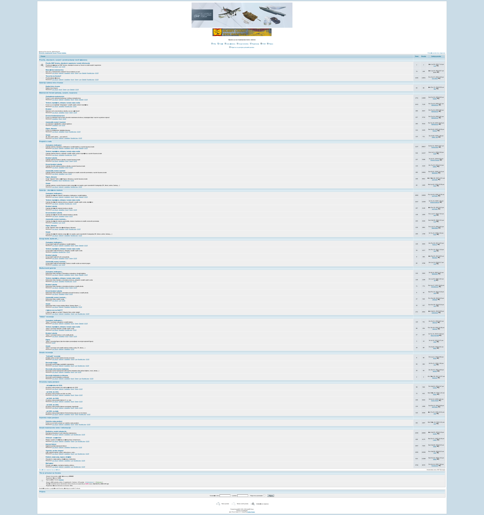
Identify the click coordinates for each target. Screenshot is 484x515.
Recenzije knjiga (51, 363)
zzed (434, 341)
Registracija (255, 44)
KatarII (435, 98)
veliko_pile (435, 137)
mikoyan (434, 322)
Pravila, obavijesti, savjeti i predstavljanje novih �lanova (63, 60)
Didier (434, 446)
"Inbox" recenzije (46, 317)
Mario (434, 348)
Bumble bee (90, 73)
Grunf (72, 73)
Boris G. (434, 244)
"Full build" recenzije (53, 356)
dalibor (435, 166)
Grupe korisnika (243, 44)
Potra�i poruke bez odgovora (436, 53)
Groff (434, 153)
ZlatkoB (84, 73)
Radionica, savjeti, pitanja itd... (56, 431)
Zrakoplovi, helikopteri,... (54, 193)
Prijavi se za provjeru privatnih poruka (242, 47)
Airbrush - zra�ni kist (53, 438)
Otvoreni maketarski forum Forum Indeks (52, 53)
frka (435, 88)
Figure (48, 340)
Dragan (435, 130)
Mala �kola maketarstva (55, 70)
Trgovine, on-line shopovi (54, 451)
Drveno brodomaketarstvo (55, 116)
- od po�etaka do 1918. (54, 385)
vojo (435, 306)
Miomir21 (434, 257)
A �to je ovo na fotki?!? (54, 310)
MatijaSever (434, 105)
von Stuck (55, 66)
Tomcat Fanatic (434, 160)
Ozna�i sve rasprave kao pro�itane (49, 469)
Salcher (61, 479)
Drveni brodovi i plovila (54, 164)
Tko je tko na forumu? (53, 76)
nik (435, 280)
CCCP (63, 66)
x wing (435, 440)
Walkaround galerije (47, 268)
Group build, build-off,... (49, 239)
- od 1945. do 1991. (52, 405)
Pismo (435, 394)
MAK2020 (435, 173)
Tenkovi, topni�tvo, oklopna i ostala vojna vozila (63, 103)
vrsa (435, 251)
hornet (435, 387)
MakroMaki (435, 228)
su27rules (435, 179)
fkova (434, 358)
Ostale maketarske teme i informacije (55, 428)
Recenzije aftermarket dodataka (57, 369)
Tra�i (221, 44)
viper (434, 453)
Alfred (434, 459)
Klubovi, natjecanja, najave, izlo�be (58, 457)
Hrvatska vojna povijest (49, 382)
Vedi (435, 413)
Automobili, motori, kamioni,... (56, 219)
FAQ (214, 44)
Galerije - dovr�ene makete (51, 190)
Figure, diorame (51, 129)
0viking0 (61, 73)
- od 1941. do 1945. (52, 398)
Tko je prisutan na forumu (50, 473)
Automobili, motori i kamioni (56, 122)
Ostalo (48, 135)
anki (435, 293)
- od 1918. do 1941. (52, 392)
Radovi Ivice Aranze (53, 86)
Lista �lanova (230, 44)
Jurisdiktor (67, 73)
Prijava (271, 44)
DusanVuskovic (434, 202)
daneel (435, 371)
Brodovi (48, 109)
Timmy (76, 73)
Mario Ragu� (435, 335)
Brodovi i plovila (51, 158)
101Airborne (434, 286)
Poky (434, 185)
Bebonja (434, 378)
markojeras (435, 312)
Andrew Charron (251, 512)
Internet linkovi (51, 444)
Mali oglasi (49, 463)
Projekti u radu (45, 141)
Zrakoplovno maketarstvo (55, 96)
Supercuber (434, 147)
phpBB (238, 509)
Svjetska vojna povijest (49, 418)
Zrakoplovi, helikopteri (54, 145)
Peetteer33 (435, 465)
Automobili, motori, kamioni (55, 171)
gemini (435, 433)
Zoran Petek (434, 400)
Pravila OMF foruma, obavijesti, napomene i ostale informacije (68, 63)
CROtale (434, 299)
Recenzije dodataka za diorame (57, 375)
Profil (263, 44)
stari (435, 215)
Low (60, 66)
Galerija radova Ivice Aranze (51, 83)
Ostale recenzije (46, 352)
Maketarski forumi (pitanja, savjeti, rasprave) (58, 93)
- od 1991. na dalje (52, 411)
